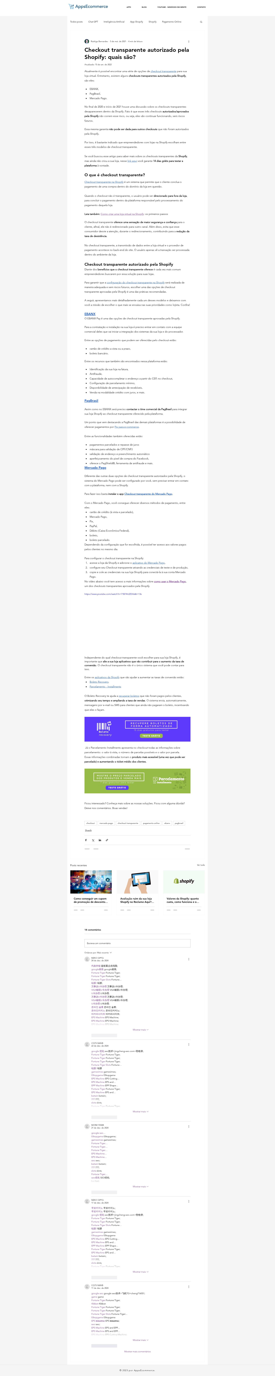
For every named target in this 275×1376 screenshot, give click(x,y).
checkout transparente (128, 823)
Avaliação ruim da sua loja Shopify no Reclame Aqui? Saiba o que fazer (136, 900)
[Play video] (137, 622)
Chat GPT (93, 21)
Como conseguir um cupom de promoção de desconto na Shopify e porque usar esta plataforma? (90, 900)
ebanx (167, 823)
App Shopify (136, 21)
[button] (201, 22)
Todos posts (76, 21)
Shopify (152, 21)
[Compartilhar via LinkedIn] (100, 840)
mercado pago (106, 823)
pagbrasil (179, 823)
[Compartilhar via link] (107, 840)
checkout (90, 823)
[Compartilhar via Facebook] (86, 840)
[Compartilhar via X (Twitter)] (93, 840)
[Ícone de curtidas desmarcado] (93, 1035)
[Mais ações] (188, 41)
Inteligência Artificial (114, 21)
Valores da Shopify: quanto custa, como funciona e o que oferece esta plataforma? (183, 900)
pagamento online (151, 823)
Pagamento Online (171, 21)
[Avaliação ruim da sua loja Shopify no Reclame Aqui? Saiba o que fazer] (137, 882)
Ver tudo (201, 865)
